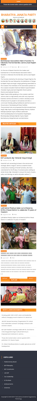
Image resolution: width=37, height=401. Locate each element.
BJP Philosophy (8, 365)
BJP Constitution (9, 369)
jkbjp (15, 67)
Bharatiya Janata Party (18, 15)
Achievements (8, 384)
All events (3, 59)
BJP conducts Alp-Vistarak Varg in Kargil (16, 158)
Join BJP (6, 373)
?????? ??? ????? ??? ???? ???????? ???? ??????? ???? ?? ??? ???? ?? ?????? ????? (16, 254)
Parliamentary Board (10, 362)
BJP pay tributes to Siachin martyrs (6, 278)
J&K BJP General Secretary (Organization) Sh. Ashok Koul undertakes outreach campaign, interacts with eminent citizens (17, 324)
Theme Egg (18, 399)
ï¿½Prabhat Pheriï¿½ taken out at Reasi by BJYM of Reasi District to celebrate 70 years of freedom (18, 210)
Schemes (7, 388)
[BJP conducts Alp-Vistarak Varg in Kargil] (18, 140)
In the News (7, 380)
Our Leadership (8, 376)
